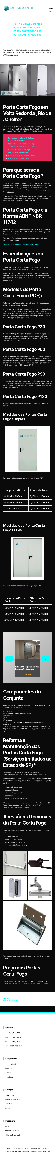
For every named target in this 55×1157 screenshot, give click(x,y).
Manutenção (9, 1095)
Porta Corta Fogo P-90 (13, 381)
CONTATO (6, 998)
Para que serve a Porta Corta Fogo (21, 138)
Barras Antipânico (11, 1064)
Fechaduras (9, 1068)
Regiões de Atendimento (13, 1099)
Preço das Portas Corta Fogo (18, 158)
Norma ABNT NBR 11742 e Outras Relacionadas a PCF (24, 244)
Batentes (8, 1073)
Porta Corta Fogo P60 (27, 31)
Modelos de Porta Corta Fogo (19, 150)
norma (10, 311)
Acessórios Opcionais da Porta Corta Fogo (23, 147)
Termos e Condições (12, 1131)
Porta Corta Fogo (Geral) (13, 1046)
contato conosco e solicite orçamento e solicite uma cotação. (26, 983)
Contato (7, 1108)
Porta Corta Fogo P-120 (13, 403)
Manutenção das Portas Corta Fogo (21, 155)
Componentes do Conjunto (18, 152)
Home (7, 1126)
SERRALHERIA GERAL (10, 1001)
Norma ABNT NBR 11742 (17, 141)
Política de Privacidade (13, 1135)
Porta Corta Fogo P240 (13, 1041)
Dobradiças (9, 1077)
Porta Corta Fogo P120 (27, 24)
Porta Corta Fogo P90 (27, 34)
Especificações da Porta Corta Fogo (21, 144)
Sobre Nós (8, 1104)
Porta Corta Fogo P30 (27, 27)
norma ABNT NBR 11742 (31, 269)
